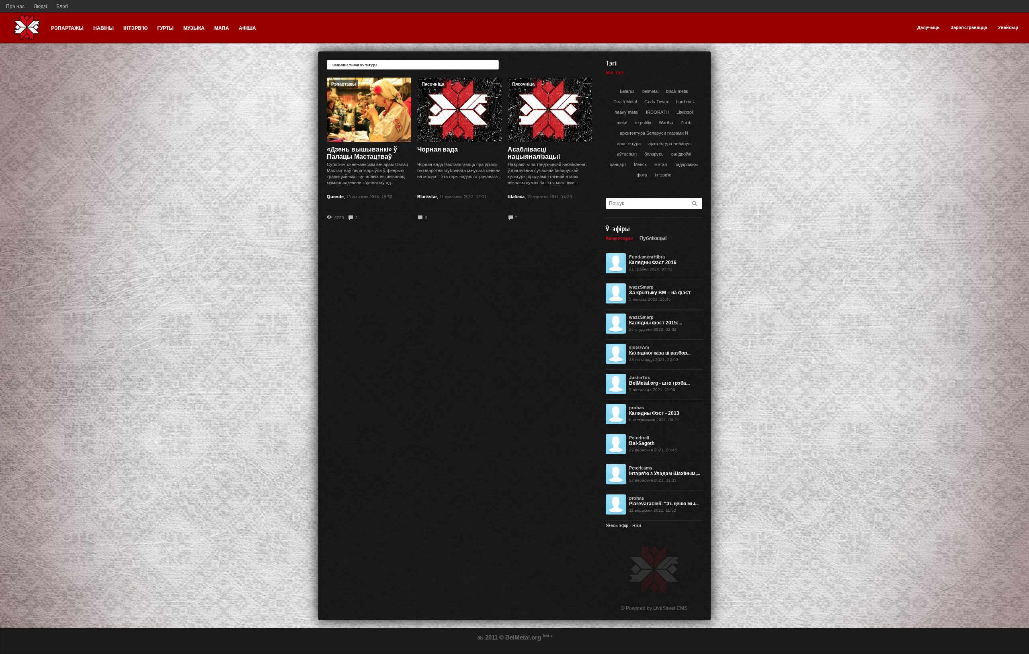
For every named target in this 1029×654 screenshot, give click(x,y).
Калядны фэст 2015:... (655, 323)
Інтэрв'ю (135, 28)
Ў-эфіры (618, 229)
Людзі (40, 6)
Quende (335, 196)
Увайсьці (1008, 27)
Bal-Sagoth (641, 443)
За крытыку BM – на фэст (660, 292)
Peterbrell (639, 437)
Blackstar (427, 196)
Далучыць (928, 27)
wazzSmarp (641, 287)
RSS (636, 525)
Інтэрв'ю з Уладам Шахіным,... (664, 473)
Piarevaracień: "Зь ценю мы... (664, 503)
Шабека (516, 196)
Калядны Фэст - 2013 (654, 413)
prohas (636, 407)
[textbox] (413, 65)
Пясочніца (433, 84)
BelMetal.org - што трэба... (659, 383)
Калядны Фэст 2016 (652, 262)
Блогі (62, 6)
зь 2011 (487, 637)
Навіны (103, 28)
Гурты (165, 28)
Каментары (619, 238)
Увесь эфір (617, 525)
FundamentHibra (647, 256)
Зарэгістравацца (969, 27)
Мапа (221, 28)
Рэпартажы (67, 28)
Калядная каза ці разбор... (660, 353)
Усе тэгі (614, 72)
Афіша (247, 28)
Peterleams (640, 467)
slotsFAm (639, 347)
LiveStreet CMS (670, 608)
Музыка (194, 28)
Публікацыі (653, 238)
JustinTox (639, 377)
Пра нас (15, 6)
